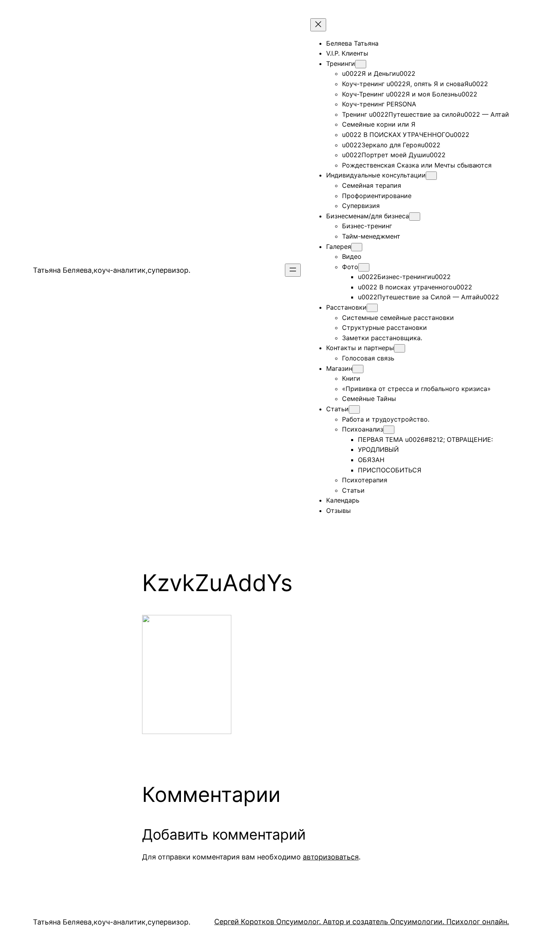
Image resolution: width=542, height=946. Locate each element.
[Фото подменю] (363, 267)
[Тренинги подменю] (360, 64)
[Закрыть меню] (318, 24)
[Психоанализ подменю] (388, 430)
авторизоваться (331, 857)
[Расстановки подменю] (372, 308)
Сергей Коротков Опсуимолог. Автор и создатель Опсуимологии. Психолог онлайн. (361, 921)
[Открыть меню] (293, 270)
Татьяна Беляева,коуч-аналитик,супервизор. (111, 270)
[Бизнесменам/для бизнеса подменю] (414, 216)
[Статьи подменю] (354, 409)
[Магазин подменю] (357, 369)
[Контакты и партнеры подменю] (399, 348)
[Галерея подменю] (356, 247)
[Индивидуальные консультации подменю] (431, 175)
